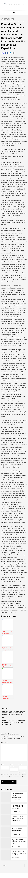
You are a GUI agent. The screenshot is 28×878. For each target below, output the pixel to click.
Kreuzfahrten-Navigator (7, 19)
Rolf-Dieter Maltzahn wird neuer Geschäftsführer (17, 795)
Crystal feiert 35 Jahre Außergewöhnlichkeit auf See (19, 841)
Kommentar (4, 742)
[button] (3, 53)
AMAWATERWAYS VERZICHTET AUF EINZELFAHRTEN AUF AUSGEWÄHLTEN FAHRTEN (18, 809)
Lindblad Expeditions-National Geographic (12, 21)
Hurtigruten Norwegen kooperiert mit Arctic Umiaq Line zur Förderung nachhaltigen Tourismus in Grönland (18, 820)
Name (3, 765)
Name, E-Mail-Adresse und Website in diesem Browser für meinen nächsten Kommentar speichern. (13, 774)
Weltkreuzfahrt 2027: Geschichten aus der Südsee (17, 830)
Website (21, 765)
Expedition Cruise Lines (7, 18)
